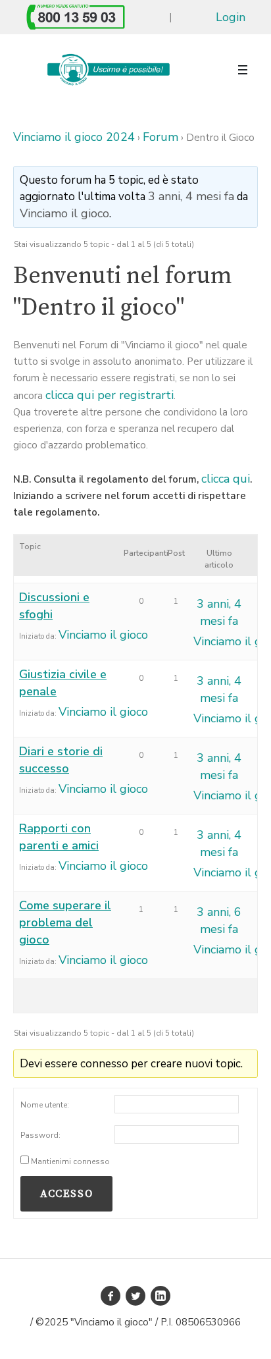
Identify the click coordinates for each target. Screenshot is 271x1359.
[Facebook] (110, 1296)
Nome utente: (44, 1105)
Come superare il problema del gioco (65, 922)
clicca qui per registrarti (109, 395)
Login (230, 17)
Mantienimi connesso (70, 1161)
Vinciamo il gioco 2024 (74, 137)
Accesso (66, 1193)
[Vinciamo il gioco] (108, 70)
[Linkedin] (160, 1296)
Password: (40, 1135)
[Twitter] (135, 1296)
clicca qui (225, 479)
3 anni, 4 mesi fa (191, 196)
